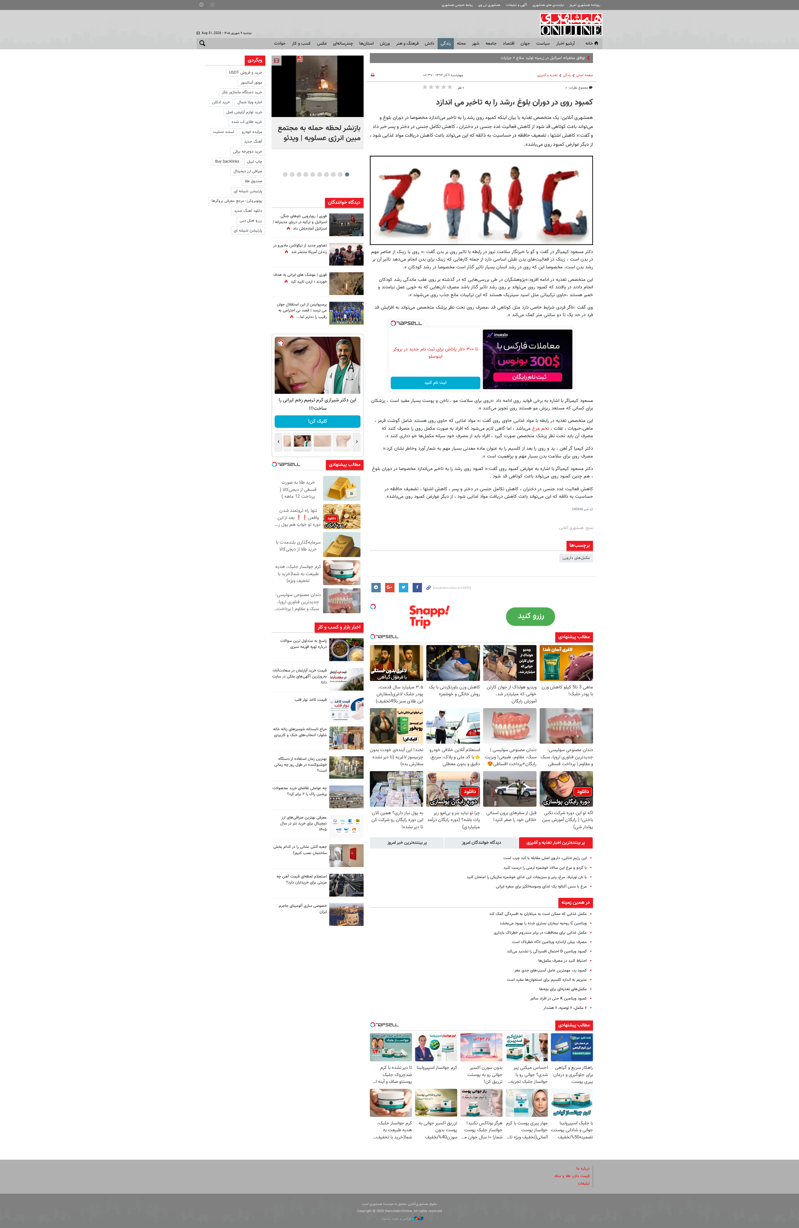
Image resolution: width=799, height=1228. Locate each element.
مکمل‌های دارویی (576, 558)
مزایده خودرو (252, 132)
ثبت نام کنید (435, 382)
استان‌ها (366, 43)
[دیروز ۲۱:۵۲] (346, 224)
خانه (589, 43)
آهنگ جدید (253, 142)
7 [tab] (306, 174)
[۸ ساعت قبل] (346, 283)
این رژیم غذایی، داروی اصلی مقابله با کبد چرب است (545, 858)
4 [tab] (326, 174)
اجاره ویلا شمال (250, 102)
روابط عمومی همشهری (457, 5)
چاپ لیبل (254, 162)
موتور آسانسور (251, 83)
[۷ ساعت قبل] (346, 313)
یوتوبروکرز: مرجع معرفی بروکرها (237, 201)
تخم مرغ (540, 428)
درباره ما (583, 1169)
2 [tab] (340, 174)
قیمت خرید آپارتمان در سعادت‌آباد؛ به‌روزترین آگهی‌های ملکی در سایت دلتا (299, 677)
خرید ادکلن (221, 102)
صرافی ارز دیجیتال (247, 171)
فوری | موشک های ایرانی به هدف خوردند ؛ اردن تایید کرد (300, 278)
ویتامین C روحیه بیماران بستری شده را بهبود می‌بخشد (543, 923)
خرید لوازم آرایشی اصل (244, 112)
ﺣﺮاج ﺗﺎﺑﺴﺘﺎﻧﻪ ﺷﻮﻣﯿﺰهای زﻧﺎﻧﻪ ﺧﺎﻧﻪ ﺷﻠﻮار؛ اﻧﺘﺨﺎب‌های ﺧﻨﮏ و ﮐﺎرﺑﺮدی (300, 732)
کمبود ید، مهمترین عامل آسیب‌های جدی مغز (550, 970)
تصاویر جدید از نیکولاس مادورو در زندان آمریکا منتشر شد (300, 248)
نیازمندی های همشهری (548, 5)
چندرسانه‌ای (343, 43)
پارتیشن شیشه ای (248, 191)
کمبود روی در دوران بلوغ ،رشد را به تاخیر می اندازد (514, 102)
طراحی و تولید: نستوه (397, 1218)
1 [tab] (347, 174)
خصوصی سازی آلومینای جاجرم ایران (303, 909)
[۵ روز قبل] (346, 885)
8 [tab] (299, 174)
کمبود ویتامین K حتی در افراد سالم (559, 999)
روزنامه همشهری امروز (584, 5)
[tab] (556, 843)
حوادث (280, 43)
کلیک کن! (317, 421)
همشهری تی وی (489, 5)
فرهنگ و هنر (407, 43)
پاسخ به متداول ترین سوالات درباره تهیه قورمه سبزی (303, 644)
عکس (322, 43)
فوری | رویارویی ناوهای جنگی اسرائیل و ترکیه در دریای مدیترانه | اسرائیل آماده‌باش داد (300, 222)
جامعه (491, 43)
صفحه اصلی (584, 75)
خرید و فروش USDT (245, 73)
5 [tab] (319, 174)
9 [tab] (292, 174)
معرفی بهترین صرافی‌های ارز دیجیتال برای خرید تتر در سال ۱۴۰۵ (303, 824)
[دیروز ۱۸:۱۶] (346, 254)
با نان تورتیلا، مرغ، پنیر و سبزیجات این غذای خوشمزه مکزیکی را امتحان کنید (527, 877)
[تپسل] (393, 323)
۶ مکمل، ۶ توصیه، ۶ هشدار (565, 1008)
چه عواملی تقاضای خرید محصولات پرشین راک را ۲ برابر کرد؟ (299, 791)
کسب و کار (301, 43)
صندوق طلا (253, 181)
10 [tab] (285, 174)
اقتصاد (508, 43)
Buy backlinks (227, 162)
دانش (429, 43)
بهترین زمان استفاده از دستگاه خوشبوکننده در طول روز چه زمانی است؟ (300, 765)
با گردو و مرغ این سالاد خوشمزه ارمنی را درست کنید (545, 868)
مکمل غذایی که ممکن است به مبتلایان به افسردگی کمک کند (538, 914)
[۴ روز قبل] (346, 826)
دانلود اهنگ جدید (248, 211)
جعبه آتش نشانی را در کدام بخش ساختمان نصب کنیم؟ (300, 850)
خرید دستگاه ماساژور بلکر (242, 92)
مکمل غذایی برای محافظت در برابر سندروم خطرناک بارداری (540, 933)
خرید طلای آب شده (247, 122)
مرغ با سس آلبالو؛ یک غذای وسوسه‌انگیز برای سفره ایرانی (541, 886)
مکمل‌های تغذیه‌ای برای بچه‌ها (563, 989)
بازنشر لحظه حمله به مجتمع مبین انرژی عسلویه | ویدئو (319, 133)
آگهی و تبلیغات (516, 5)
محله (461, 43)
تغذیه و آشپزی (547, 75)
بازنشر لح (578, 58)
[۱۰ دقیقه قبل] (318, 86)
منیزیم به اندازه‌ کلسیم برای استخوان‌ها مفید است (547, 980)
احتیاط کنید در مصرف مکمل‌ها (562, 961)
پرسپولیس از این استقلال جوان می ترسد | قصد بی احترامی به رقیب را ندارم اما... (302, 310)
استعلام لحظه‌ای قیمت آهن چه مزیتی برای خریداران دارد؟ (302, 879)
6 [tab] (312, 174)
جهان (525, 43)
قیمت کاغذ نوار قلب (311, 700)
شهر (475, 43)
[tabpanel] (318, 102)
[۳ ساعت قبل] (346, 649)
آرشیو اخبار (565, 43)
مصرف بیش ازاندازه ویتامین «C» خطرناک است (549, 942)
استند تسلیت (223, 132)
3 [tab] (333, 174)
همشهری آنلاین (568, 24)
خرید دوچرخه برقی (247, 152)
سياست (543, 43)
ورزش (385, 43)
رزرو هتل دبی (251, 221)
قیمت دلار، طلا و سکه (572, 1176)
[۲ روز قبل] (346, 708)
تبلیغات (584, 1184)
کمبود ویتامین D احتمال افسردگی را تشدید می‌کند (547, 951)
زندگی (446, 43)
